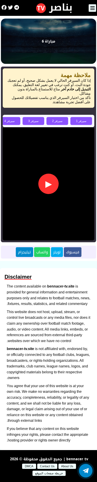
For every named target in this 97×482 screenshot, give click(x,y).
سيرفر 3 (33, 121)
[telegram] (17, 8)
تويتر (57, 252)
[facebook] (4, 8)
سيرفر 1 (81, 121)
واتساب (42, 252)
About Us (67, 466)
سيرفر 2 (57, 121)
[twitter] (10, 8)
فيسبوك (72, 252)
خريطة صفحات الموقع (49, 473)
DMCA (29, 466)
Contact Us (47, 466)
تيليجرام (24, 252)
